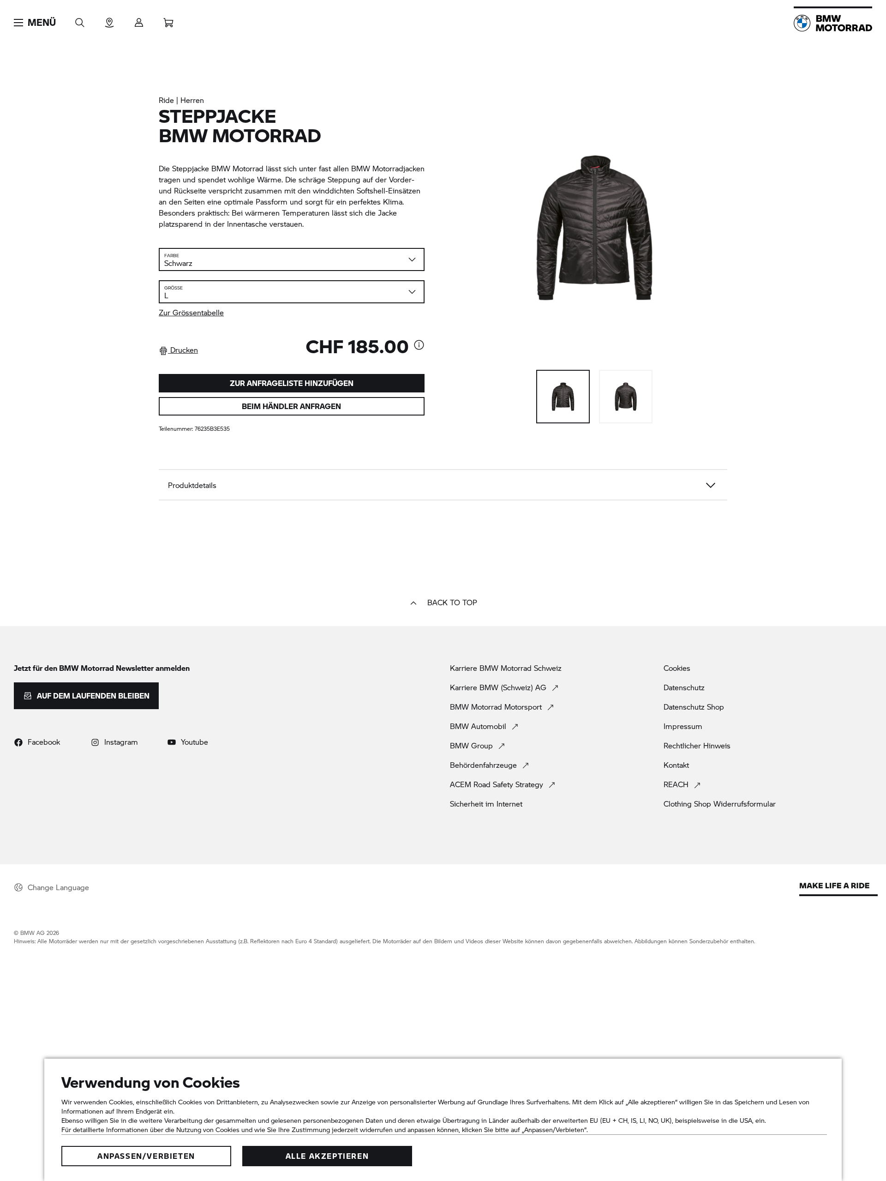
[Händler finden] (109, 19)
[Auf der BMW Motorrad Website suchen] (79, 19)
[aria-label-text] (419, 345)
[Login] (138, 19)
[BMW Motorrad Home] (833, 23)
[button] (35, 22)
